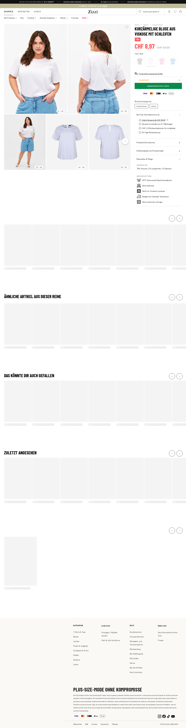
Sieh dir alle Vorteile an (110, 640)
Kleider (76, 655)
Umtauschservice (137, 636)
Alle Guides (134, 658)
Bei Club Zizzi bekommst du (148, 114)
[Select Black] (140, 61)
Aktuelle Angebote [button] (47, 18)
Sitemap (115, 724)
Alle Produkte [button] (9, 18)
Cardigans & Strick (81, 650)
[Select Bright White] (151, 61)
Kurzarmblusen (157, 25)
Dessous (76, 660)
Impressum (105, 724)
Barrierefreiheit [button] (136, 667)
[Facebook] (164, 716)
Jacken (76, 641)
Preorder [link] (75, 18)
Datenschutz (77, 724)
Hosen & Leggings (80, 646)
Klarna (132, 663)
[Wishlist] (127, 27)
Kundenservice (136, 632)
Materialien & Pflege (144, 159)
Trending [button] (30, 18)
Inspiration (24, 11)
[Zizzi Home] (93, 11)
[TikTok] (168, 716)
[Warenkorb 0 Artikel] (180, 11)
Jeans (75, 664)
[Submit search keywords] (140, 11)
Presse (161, 640)
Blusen (146, 25)
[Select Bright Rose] (162, 61)
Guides (37, 11)
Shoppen (8, 11)
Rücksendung (135, 649)
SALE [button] (84, 18)
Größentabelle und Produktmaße (149, 150)
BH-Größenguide (136, 654)
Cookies (94, 724)
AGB (86, 724)
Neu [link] (22, 18)
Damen (137, 25)
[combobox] (151, 11)
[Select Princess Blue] (173, 61)
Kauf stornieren (136, 672)
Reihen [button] (63, 18)
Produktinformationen (145, 142)
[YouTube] (173, 716)
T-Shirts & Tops (79, 632)
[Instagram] (159, 716)
